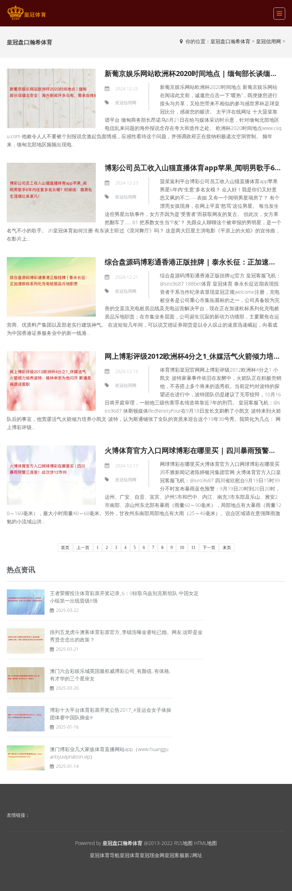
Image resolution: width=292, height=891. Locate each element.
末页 (227, 547)
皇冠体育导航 (105, 855)
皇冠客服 (174, 855)
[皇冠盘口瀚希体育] (26, 12)
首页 (65, 547)
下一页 (209, 547)
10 (182, 547)
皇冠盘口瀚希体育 (230, 41)
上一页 (83, 547)
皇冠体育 (130, 855)
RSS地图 (183, 843)
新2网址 (193, 855)
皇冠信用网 (268, 41)
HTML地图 (205, 843)
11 (193, 547)
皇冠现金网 (152, 855)
